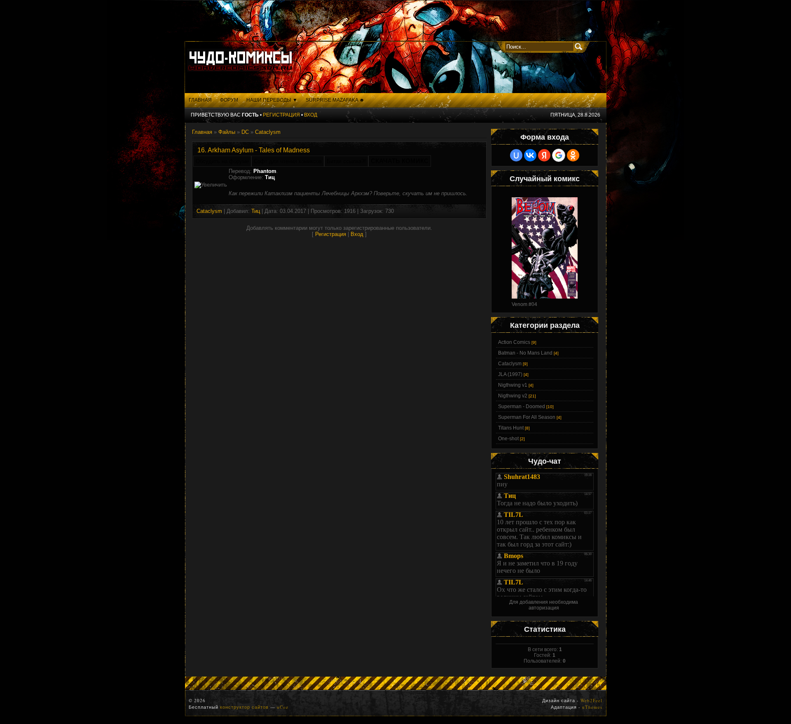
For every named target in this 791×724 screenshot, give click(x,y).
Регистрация (281, 115)
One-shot (508, 438)
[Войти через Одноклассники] (573, 155)
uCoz (282, 707)
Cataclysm (268, 132)
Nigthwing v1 (512, 385)
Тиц (255, 211)
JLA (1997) (510, 374)
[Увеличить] (210, 185)
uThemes (592, 707)
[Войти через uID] (516, 155)
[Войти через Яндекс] (544, 155)
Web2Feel (591, 700)
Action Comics (514, 342)
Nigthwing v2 (512, 396)
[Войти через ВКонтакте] (530, 155)
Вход (310, 115)
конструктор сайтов (244, 707)
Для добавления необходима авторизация (543, 605)
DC (245, 132)
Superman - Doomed (521, 406)
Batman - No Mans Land (525, 353)
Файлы (226, 132)
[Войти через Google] (558, 155)
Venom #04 (524, 304)
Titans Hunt (511, 428)
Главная (202, 132)
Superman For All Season (526, 417)
